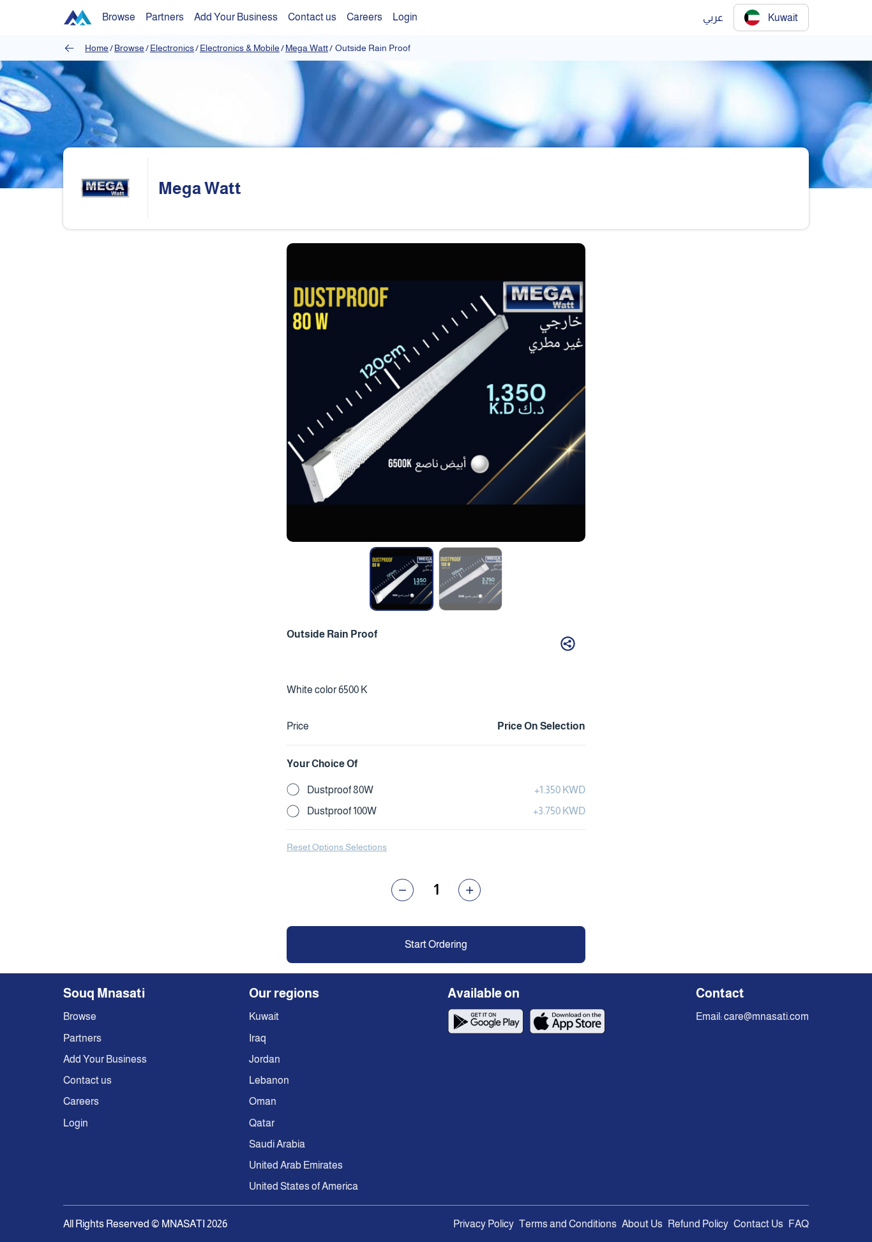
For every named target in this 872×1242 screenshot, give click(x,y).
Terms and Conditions (568, 1223)
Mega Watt (306, 48)
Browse (129, 48)
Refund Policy (698, 1223)
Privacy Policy (483, 1223)
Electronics (172, 48)
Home (97, 48)
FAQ (798, 1223)
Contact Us (758, 1223)
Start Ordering (436, 944)
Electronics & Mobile (240, 48)
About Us (642, 1223)
